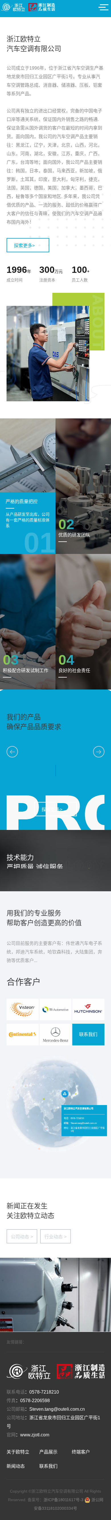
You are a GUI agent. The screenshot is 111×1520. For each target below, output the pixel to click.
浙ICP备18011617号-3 (64, 1499)
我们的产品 (24, 717)
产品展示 (48, 1452)
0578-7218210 (44, 1392)
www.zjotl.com (34, 1434)
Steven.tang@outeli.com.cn (57, 1409)
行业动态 (55, 1236)
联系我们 (88, 1034)
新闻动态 (16, 1466)
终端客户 (81, 1452)
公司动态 (22, 1236)
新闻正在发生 (27, 1206)
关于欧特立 (18, 1452)
